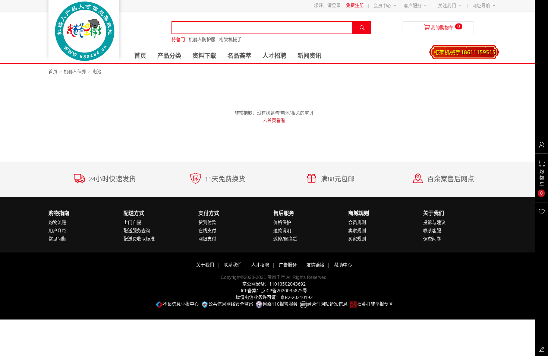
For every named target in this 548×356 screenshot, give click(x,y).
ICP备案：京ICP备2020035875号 (274, 290)
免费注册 (355, 5)
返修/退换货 (285, 239)
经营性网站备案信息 (327, 304)
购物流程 (57, 222)
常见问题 (57, 239)
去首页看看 (274, 120)
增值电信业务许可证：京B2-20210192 (274, 297)
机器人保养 (75, 71)
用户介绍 (57, 231)
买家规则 (357, 239)
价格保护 (282, 222)
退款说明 (282, 231)
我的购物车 (442, 28)
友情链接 (315, 265)
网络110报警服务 (280, 304)
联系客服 (432, 231)
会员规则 (357, 222)
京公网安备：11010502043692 (274, 284)
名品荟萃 (239, 56)
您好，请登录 (327, 5)
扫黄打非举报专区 (375, 304)
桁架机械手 (230, 39)
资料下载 (204, 56)
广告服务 (288, 265)
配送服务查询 (136, 231)
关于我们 (205, 265)
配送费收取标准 (139, 239)
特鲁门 (178, 39)
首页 (140, 56)
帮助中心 (343, 265)
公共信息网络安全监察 (230, 304)
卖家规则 (357, 231)
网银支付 (207, 239)
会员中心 (382, 6)
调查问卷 (432, 239)
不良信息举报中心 (181, 304)
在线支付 (207, 231)
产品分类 (169, 56)
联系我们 (233, 265)
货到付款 (207, 222)
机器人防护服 (202, 39)
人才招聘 (274, 56)
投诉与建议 (434, 222)
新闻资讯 (309, 56)
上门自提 (132, 222)
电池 (96, 71)
